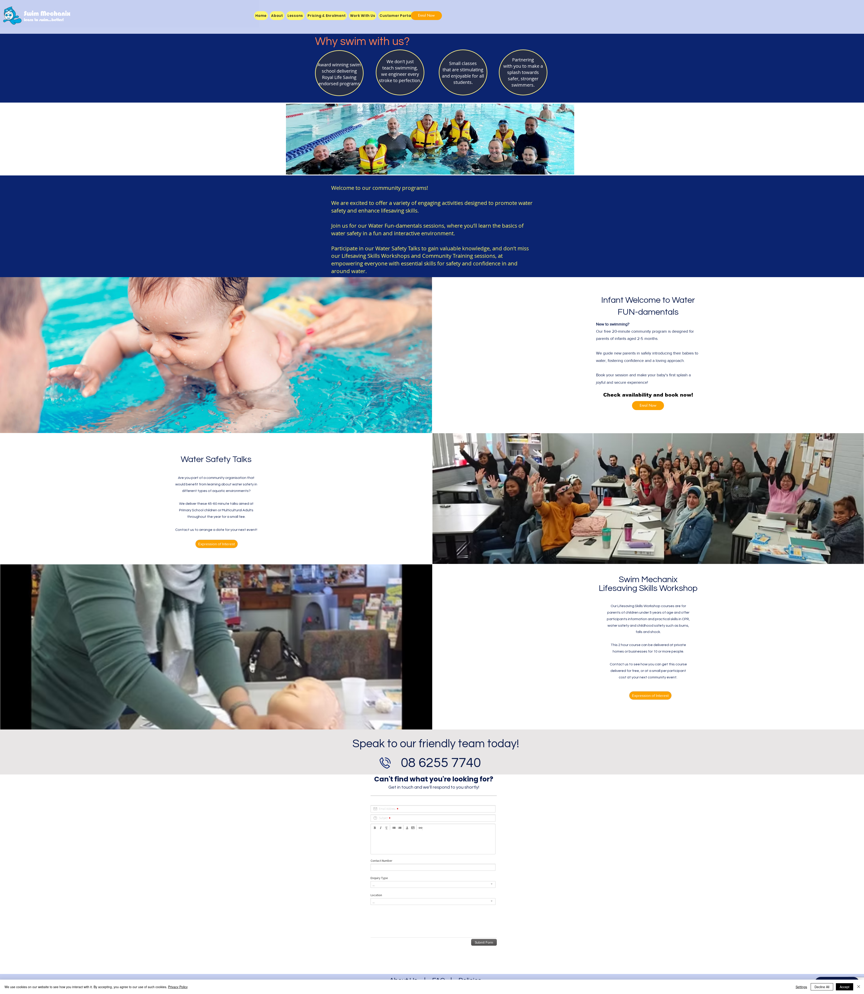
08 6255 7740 (441, 763)
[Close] (858, 986)
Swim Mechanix (47, 13)
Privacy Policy (178, 987)
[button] (362, 15)
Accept (844, 987)
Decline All (821, 987)
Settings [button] (801, 987)
